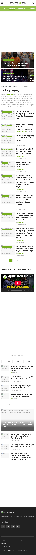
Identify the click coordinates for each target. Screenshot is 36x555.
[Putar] (4, 290)
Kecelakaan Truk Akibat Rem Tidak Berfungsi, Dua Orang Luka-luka (24, 151)
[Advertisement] (18, 31)
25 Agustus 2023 (21, 242)
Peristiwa (22, 8)
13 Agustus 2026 (16, 449)
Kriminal (32, 8)
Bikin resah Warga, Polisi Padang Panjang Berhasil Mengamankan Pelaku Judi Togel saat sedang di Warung (25, 233)
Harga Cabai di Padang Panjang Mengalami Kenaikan (24, 164)
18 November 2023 (21, 158)
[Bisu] (28, 290)
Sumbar (12, 8)
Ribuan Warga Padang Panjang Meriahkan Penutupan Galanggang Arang (13, 78)
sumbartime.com (10, 550)
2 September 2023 (21, 224)
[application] (18, 283)
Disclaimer (5, 543)
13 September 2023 (21, 191)
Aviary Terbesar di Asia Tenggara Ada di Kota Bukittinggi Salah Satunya (22, 368)
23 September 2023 (21, 171)
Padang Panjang (8, 59)
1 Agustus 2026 (16, 462)
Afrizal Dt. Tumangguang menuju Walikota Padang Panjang (25, 138)
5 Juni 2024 (29, 121)
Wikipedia (10, 94)
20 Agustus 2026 (16, 440)
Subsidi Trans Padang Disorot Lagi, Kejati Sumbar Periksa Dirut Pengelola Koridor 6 (22, 436)
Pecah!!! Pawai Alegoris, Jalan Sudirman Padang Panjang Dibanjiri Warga (24, 248)
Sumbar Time (20, 121)
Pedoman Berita (24, 541)
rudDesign (25, 550)
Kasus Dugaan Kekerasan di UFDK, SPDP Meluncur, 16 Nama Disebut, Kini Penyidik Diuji (17, 424)
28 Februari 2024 (21, 145)
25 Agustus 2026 (8, 429)
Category (8, 86)
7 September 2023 (21, 209)
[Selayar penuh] (32, 290)
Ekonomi (5, 162)
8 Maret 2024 (29, 131)
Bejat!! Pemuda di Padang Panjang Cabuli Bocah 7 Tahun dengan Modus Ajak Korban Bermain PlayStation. (25, 199)
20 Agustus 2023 (21, 255)
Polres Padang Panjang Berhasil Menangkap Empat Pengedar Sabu (24, 127)
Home (4, 8)
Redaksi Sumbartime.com (9, 541)
